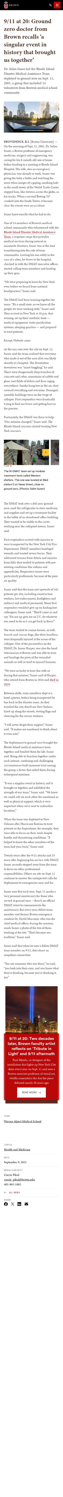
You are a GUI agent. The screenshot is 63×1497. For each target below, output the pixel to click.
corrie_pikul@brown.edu (19, 1179)
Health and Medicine (17, 1149)
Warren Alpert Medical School (22, 1121)
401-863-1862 (12, 1184)
